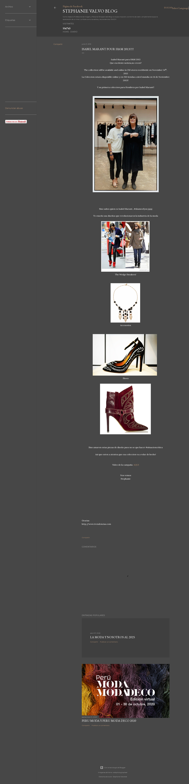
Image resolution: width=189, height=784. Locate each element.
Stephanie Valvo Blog (90, 11)
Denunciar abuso (14, 108)
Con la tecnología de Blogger (114, 767)
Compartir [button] (57, 44)
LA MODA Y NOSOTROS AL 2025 (112, 637)
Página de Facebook (73, 6)
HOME (66, 32)
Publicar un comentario (109, 642)
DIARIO (73, 32)
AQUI (136, 465)
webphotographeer (120, 772)
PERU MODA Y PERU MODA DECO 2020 (109, 721)
